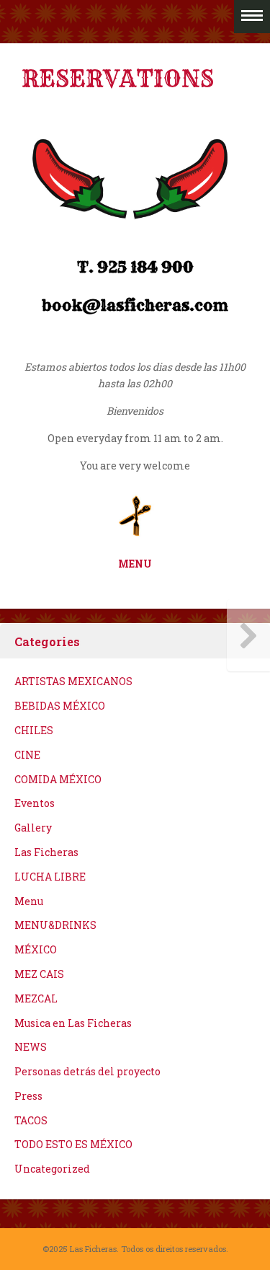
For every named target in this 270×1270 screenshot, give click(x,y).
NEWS (30, 1047)
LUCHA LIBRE (50, 876)
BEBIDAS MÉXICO (59, 706)
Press (28, 1096)
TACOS (31, 1120)
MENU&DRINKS (55, 925)
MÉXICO (35, 949)
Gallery (33, 827)
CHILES (33, 730)
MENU (135, 563)
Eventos (34, 803)
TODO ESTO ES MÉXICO (73, 1144)
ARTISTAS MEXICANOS (73, 681)
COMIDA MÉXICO (58, 779)
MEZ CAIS (39, 974)
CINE (27, 755)
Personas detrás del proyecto (87, 1071)
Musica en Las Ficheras (73, 1023)
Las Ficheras (46, 852)
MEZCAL (36, 998)
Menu (28, 901)
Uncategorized (52, 1169)
